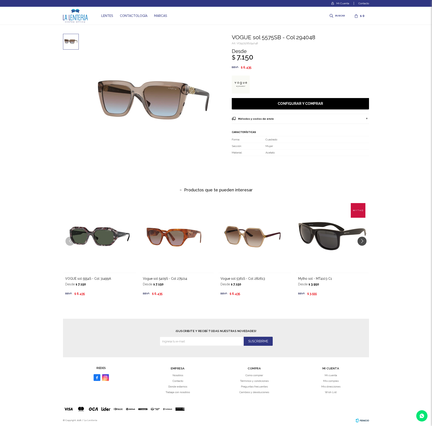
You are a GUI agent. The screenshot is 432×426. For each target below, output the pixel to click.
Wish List (331, 392)
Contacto (363, 3)
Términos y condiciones (254, 380)
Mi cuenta (331, 375)
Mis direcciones (330, 386)
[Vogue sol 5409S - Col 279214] (177, 236)
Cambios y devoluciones (254, 392)
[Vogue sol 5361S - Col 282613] (254, 236)
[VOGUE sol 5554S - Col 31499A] (99, 236)
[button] (337, 15)
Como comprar (254, 375)
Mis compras (331, 380)
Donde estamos (177, 386)
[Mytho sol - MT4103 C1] (332, 236)
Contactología (133, 16)
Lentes (107, 16)
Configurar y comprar (300, 103)
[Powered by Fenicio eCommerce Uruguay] (362, 420)
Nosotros (178, 375)
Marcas (160, 16)
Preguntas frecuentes (254, 386)
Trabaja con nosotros (178, 392)
